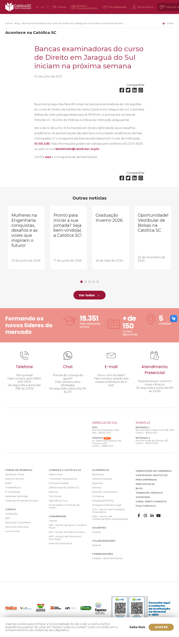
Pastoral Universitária (60, 543)
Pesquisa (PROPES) (103, 500)
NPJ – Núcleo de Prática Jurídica (67, 532)
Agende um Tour (58, 500)
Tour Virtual (55, 496)
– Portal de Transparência (63, 478)
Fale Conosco (146, 506)
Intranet (96, 532)
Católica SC (18, 7)
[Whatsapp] (140, 90)
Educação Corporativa (18, 522)
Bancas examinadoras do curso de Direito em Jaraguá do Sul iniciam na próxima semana (72, 23)
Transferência (12, 487)
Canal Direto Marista (151, 501)
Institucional (55, 474)
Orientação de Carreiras (154, 471)
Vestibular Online (14, 474)
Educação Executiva (16, 527)
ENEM (8, 483)
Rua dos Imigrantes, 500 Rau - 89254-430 (105, 431)
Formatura (98, 496)
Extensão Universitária (104, 492)
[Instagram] (145, 515)
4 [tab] (93, 282)
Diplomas (97, 483)
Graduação (11, 513)
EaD (7, 518)
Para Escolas (145, 484)
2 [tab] (85, 282)
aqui (48, 157)
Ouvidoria (143, 497)
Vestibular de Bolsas (16, 496)
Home (8, 23)
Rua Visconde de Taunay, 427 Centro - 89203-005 (152, 441)
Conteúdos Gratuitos (152, 475)
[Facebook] (122, 90)
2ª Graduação (12, 492)
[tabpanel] (26, 237)
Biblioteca (98, 474)
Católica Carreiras (102, 478)
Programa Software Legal (106, 505)
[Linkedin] (134, 90)
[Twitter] (128, 90)
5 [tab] (97, 282)
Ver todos (87, 295)
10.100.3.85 (42, 143)
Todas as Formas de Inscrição (21, 500)
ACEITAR (161, 627)
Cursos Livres (12, 531)
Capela (53, 520)
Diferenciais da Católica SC (64, 487)
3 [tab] (89, 282)
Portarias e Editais (59, 483)
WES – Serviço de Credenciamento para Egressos (110, 517)
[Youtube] (158, 515)
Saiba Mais (137, 627)
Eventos (96, 487)
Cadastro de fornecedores (107, 558)
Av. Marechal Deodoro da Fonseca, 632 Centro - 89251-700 (106, 443)
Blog (17, 23)
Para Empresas (146, 479)
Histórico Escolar (14, 478)
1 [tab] (81, 282)
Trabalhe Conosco (149, 492)
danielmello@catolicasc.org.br (77, 149)
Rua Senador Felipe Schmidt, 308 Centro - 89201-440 (155, 431)
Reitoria (53, 492)
